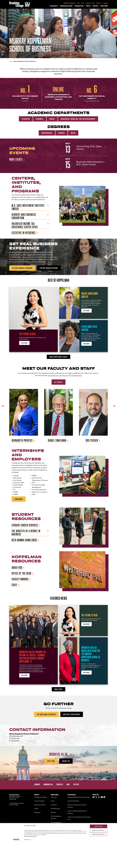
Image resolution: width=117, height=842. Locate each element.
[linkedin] (104, 797)
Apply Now (51, 761)
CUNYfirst (54, 805)
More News (59, 689)
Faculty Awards (20, 579)
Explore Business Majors (49, 268)
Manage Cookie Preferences (98, 830)
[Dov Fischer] (93, 412)
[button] (3, 406)
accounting (26, 119)
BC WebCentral (55, 808)
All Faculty (58, 382)
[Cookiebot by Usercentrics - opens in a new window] (16, 840)
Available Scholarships (71, 714)
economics (39, 119)
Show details (27, 839)
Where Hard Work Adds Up (89, 295)
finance (52, 119)
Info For (95, 6)
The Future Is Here (27, 334)
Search (106, 3)
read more (24, 343)
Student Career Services (25, 525)
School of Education (73, 801)
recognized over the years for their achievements (65, 375)
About (88, 6)
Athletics (53, 812)
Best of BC (104, 6)
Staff (14, 585)
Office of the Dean (21, 573)
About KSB (17, 567)
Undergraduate (46, 133)
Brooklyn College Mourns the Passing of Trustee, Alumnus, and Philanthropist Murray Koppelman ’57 (32, 656)
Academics (54, 6)
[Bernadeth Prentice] (23, 412)
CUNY (52, 801)
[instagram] (99, 797)
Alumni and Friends (39, 805)
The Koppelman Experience (46, 714)
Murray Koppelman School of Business (79, 797)
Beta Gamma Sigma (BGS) (24, 540)
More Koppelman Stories (58, 357)
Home (10, 61)
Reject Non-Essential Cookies (98, 834)
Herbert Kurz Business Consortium (24, 216)
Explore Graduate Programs (22, 268)
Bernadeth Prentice (22, 440)
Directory (53, 797)
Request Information (69, 3)
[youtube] (102, 797)
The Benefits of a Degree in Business (26, 532)
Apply (82, 3)
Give (93, 3)
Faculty (36, 808)
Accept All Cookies (99, 826)
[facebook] (93, 797)
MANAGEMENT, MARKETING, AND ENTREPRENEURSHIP (78, 119)
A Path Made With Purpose (89, 328)
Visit (78, 3)
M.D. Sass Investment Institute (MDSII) (28, 207)
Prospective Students (40, 797)
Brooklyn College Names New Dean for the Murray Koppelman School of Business (90, 654)
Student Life (79, 6)
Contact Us (66, 761)
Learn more (18, 499)
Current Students (39, 801)
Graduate (61, 133)
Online (73, 133)
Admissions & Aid (66, 6)
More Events (16, 159)
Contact (98, 3)
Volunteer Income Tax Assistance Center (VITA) (25, 225)
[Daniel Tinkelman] (58, 412)
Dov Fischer (92, 440)
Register (88, 3)
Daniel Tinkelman (57, 440)
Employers (37, 812)
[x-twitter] (96, 797)
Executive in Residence (24, 232)
